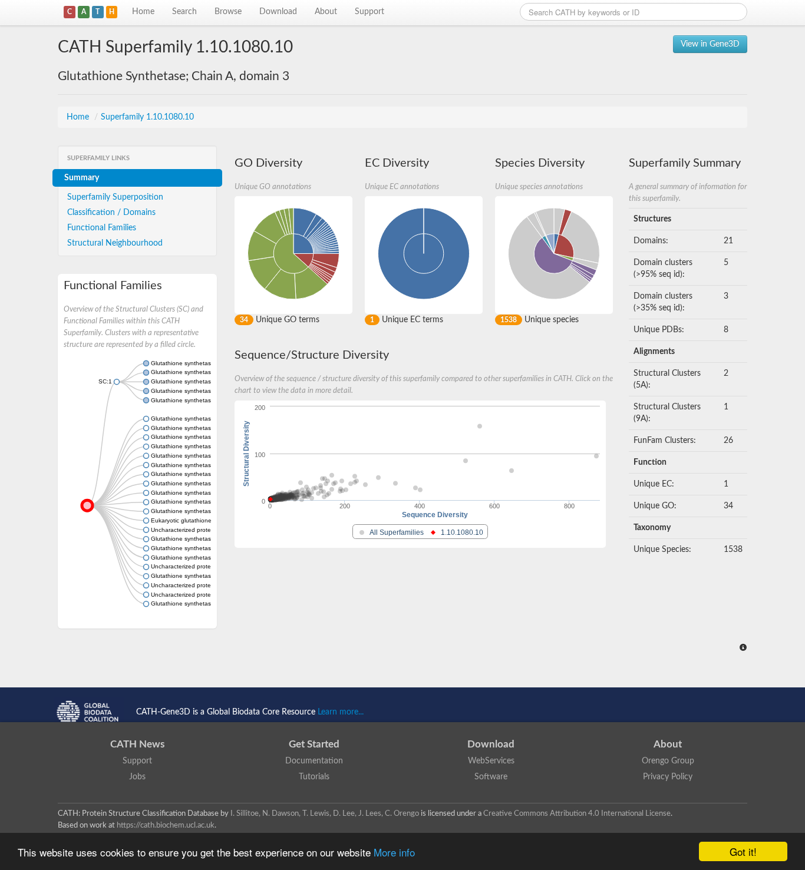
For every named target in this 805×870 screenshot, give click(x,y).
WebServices (491, 761)
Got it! (743, 851)
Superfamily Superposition (115, 197)
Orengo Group (668, 761)
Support (369, 12)
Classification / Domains (111, 213)
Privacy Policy (667, 777)
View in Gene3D (710, 44)
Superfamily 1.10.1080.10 (147, 117)
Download (278, 12)
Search (184, 12)
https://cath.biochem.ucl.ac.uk (166, 825)
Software (490, 777)
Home (143, 12)
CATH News (137, 744)
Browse (228, 12)
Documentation (314, 761)
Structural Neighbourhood (115, 243)
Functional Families (101, 228)
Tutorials (314, 777)
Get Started (314, 744)
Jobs (137, 777)
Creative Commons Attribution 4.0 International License (577, 813)
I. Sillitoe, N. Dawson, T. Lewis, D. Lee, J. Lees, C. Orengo (324, 813)
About (326, 12)
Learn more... (341, 712)
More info (394, 852)
